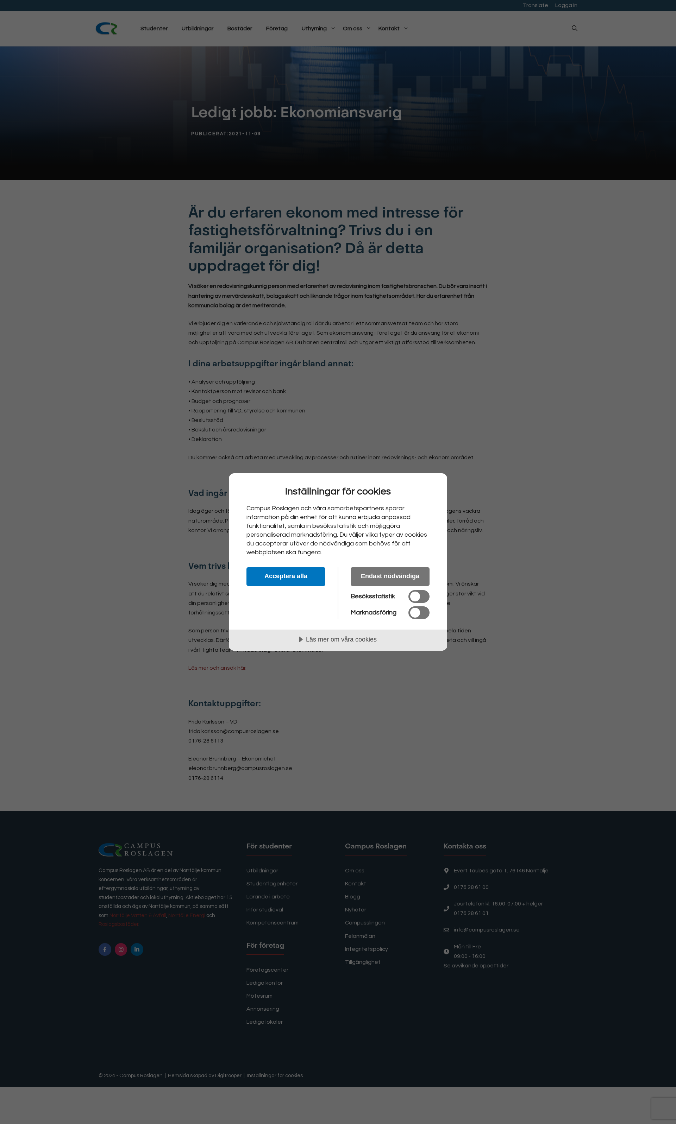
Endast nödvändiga (390, 576)
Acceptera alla (285, 576)
